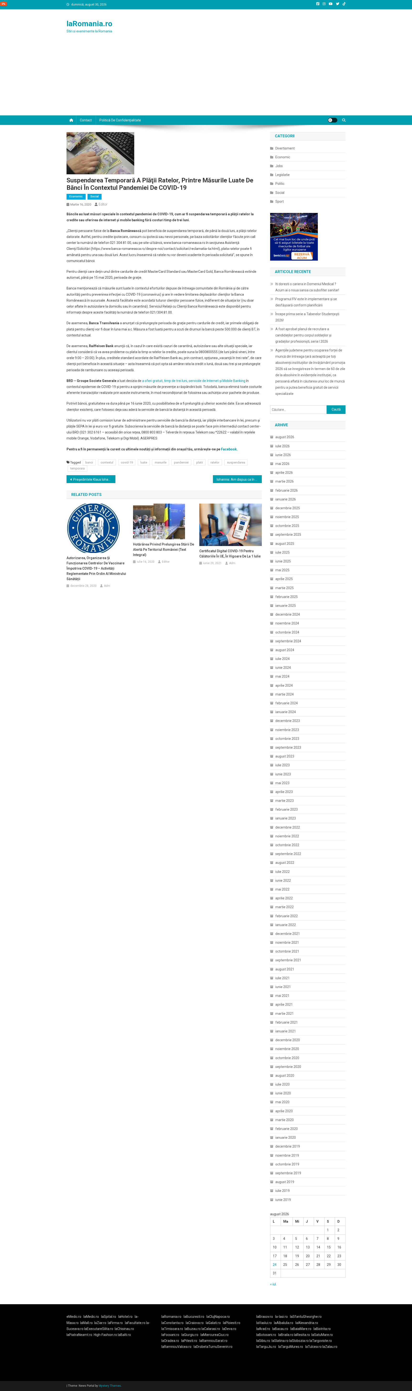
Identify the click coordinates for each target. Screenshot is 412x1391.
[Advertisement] (206, 79)
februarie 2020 (286, 1129)
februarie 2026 (286, 490)
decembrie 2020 (287, 1040)
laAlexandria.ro (306, 1323)
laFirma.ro (115, 1323)
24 (275, 1265)
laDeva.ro (229, 1329)
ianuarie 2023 (285, 818)
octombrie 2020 (287, 1058)
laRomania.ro (89, 23)
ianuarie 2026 (285, 499)
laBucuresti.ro (194, 1317)
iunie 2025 (283, 561)
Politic (279, 183)
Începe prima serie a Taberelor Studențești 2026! (307, 317)
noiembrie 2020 (287, 1049)
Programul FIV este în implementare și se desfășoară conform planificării (306, 302)
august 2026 (284, 437)
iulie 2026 (282, 446)
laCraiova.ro (195, 1323)
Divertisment (285, 148)
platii (199, 462)
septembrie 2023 (288, 747)
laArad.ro (263, 1329)
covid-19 (127, 462)
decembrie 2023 (287, 721)
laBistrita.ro (322, 1329)
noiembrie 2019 (287, 1155)
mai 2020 (282, 1102)
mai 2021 (282, 996)
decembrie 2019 (287, 1146)
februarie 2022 (286, 916)
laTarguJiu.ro (267, 1347)
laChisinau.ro (124, 1329)
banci (89, 462)
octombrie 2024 (287, 632)
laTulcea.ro (313, 1347)
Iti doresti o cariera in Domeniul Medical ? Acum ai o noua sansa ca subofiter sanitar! (307, 287)
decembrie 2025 (287, 508)
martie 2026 (284, 481)
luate (143, 462)
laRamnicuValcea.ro (176, 1347)
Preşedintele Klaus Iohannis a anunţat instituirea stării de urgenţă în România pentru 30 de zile (94, 479)
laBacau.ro (280, 1329)
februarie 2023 (286, 809)
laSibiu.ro (263, 1341)
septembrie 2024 (288, 641)
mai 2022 (282, 889)
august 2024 (284, 650)
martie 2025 (284, 588)
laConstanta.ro (172, 1323)
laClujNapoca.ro (218, 1317)
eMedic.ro (74, 1317)
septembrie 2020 (288, 1067)
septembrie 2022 (288, 854)
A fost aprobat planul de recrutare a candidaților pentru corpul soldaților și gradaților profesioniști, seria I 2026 (303, 335)
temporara (77, 468)
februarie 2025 (286, 597)
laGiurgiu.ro (191, 1335)
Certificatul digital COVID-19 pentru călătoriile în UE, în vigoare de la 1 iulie (230, 553)
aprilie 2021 (284, 1004)
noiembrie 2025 (287, 517)
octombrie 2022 (287, 845)
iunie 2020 (283, 1093)
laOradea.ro (170, 1341)
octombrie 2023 (287, 739)
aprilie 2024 (284, 685)
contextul (107, 462)
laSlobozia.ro (299, 1341)
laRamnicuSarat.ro (213, 1341)
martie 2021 (284, 1013)
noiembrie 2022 (287, 836)
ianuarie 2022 (285, 925)
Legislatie (282, 175)
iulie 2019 (282, 1191)
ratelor (215, 462)
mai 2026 (282, 464)
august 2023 (284, 756)
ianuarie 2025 (285, 606)
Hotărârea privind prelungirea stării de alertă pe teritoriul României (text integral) (163, 549)
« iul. (273, 1284)
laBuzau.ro (193, 1329)
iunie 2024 (283, 668)
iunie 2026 (283, 455)
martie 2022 (284, 907)
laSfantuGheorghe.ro (306, 1317)
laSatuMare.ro (322, 1335)
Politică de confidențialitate (120, 120)
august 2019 (284, 1182)
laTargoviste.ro (320, 1341)
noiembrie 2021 (287, 942)
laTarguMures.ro (290, 1347)
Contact (86, 120)
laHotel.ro (125, 1317)
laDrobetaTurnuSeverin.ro (213, 1347)
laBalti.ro (124, 1335)
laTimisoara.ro (172, 1329)
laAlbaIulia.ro (283, 1323)
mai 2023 (282, 783)
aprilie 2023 (284, 792)
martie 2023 (284, 801)
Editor (103, 204)
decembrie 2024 (287, 614)
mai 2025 (282, 570)
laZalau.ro (329, 1347)
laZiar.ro (100, 1323)
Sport (279, 201)
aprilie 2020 (284, 1111)
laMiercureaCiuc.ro (215, 1335)
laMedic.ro (91, 1317)
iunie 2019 (283, 1200)
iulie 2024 (282, 659)
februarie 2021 (286, 1022)
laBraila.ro (285, 1335)
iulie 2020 (282, 1084)
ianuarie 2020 (285, 1137)
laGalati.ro (213, 1323)
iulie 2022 (282, 872)
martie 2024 (284, 694)
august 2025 (284, 544)
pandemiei (181, 462)
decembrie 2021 (287, 934)
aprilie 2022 (284, 898)
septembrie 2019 (288, 1173)
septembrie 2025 (288, 534)
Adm (107, 585)
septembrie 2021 (288, 960)
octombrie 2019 (287, 1164)
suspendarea (236, 462)
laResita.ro (302, 1335)
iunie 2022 (283, 880)
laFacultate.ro (135, 1323)
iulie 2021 (282, 978)
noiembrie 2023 (287, 730)
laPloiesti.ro (231, 1323)
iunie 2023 (283, 774)
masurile (160, 462)
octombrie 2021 (287, 951)
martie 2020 (284, 1120)
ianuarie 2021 (285, 1031)
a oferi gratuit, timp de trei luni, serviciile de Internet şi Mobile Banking (193, 381)
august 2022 (284, 863)
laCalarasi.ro (210, 1329)
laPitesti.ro (189, 1341)
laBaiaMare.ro (300, 1329)
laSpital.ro (108, 1317)
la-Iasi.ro (281, 1317)
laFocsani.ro (170, 1335)
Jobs (279, 166)
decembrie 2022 (287, 827)
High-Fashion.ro (105, 1335)
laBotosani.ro (266, 1335)
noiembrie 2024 (287, 623)
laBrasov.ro (264, 1317)
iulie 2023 (282, 765)
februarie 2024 (286, 703)
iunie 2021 (283, 987)
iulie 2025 (282, 552)
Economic (76, 196)
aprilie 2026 (284, 472)
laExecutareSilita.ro (98, 1329)
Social (94, 196)
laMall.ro (86, 1323)
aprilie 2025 (284, 579)
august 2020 (284, 1075)
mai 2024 (282, 676)
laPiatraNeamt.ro (79, 1335)
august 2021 (284, 969)
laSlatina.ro (280, 1341)
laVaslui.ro (265, 1323)
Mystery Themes (110, 1385)
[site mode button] (332, 120)
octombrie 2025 (287, 526)
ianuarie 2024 (285, 712)
